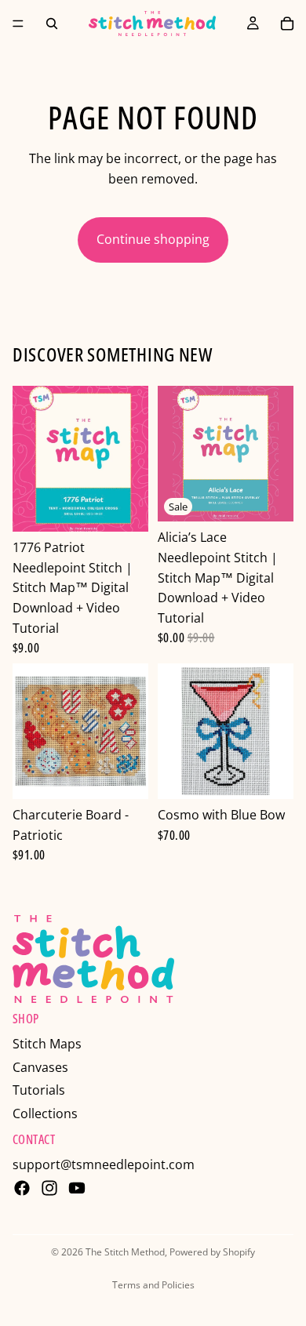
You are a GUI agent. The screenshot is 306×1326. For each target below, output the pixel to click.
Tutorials (39, 1090)
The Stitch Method (125, 1252)
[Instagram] (49, 1188)
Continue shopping (153, 239)
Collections (45, 1113)
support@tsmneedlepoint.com (104, 1164)
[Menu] (18, 23)
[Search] (52, 23)
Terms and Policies (153, 1284)
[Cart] (287, 23)
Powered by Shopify (212, 1252)
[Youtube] (76, 1188)
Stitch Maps (47, 1043)
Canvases (40, 1067)
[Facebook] (22, 1188)
